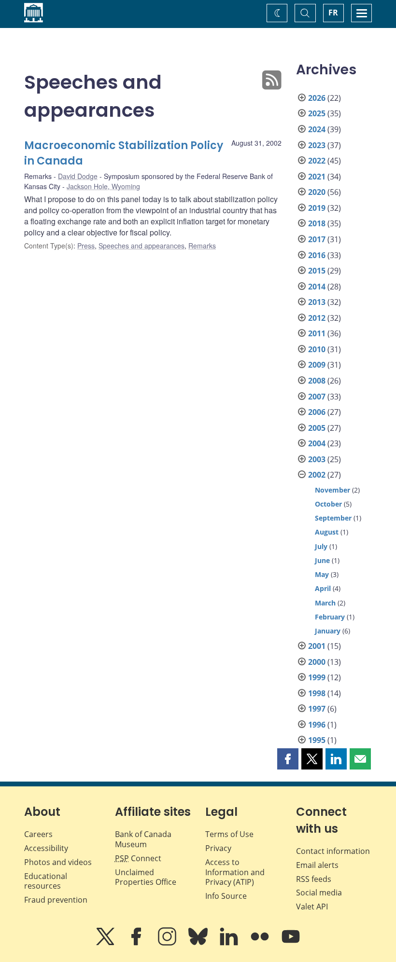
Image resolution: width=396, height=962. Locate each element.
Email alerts (317, 865)
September (333, 517)
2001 (316, 646)
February (330, 616)
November (332, 490)
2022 (316, 160)
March (325, 602)
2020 (316, 192)
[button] (287, 759)
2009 (316, 364)
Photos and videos (58, 862)
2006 (316, 412)
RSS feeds (313, 879)
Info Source (226, 896)
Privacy (218, 848)
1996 (316, 724)
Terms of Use (229, 834)
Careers (38, 834)
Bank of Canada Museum (143, 839)
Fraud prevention (55, 899)
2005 (316, 428)
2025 (316, 113)
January (327, 630)
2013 (316, 302)
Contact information (333, 851)
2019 (316, 208)
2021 (316, 176)
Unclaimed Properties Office (145, 877)
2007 (316, 396)
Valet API (312, 906)
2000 (316, 662)
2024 (316, 129)
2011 (316, 333)
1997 (316, 708)
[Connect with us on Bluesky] (199, 943)
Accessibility (46, 848)
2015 (316, 270)
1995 (316, 740)
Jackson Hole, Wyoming (103, 186)
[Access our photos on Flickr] (260, 943)
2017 (316, 239)
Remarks (202, 245)
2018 (316, 223)
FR (333, 12)
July (321, 546)
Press (86, 245)
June (322, 560)
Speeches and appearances (141, 245)
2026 (316, 98)
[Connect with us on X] (106, 943)
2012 (316, 318)
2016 (316, 255)
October (328, 503)
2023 (316, 145)
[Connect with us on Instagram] (168, 943)
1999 (316, 677)
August (327, 531)
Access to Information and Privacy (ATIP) (235, 872)
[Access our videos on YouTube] (290, 943)
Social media (319, 892)
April (323, 588)
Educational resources (45, 881)
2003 (316, 459)
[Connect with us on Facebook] (137, 943)
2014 (316, 286)
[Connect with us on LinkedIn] (229, 943)
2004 (316, 443)
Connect (138, 858)
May (322, 574)
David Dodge (78, 176)
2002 (316, 474)
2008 (316, 380)
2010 (316, 349)
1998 (316, 693)
